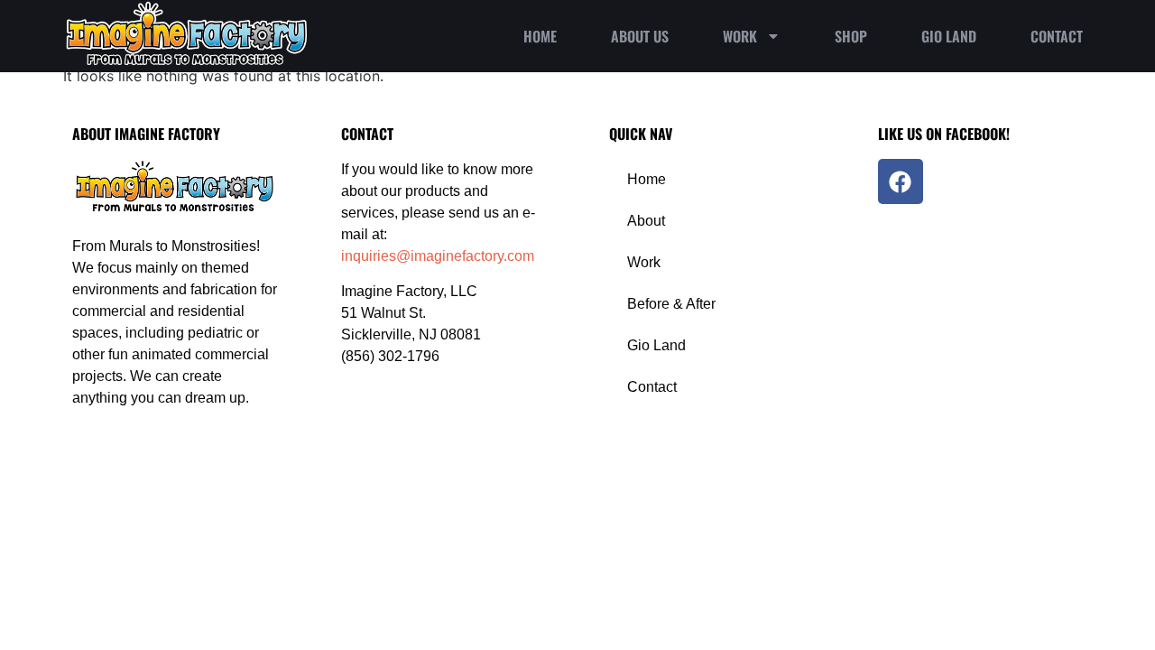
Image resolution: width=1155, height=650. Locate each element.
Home (540, 36)
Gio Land (948, 36)
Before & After (671, 303)
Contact (1056, 36)
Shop (851, 36)
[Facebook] (900, 181)
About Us (640, 36)
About (646, 220)
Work (740, 36)
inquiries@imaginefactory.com (437, 256)
